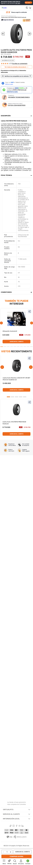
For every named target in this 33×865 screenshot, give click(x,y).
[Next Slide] (31, 323)
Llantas (6, 15)
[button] (2, 367)
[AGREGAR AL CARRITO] (22, 852)
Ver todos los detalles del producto (15, 67)
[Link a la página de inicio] (2, 16)
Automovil (12, 15)
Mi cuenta (21, 863)
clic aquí (17, 3)
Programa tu (19, 96)
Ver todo (27, 2)
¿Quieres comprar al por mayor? (16, 104)
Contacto (27, 863)
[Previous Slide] (1, 323)
